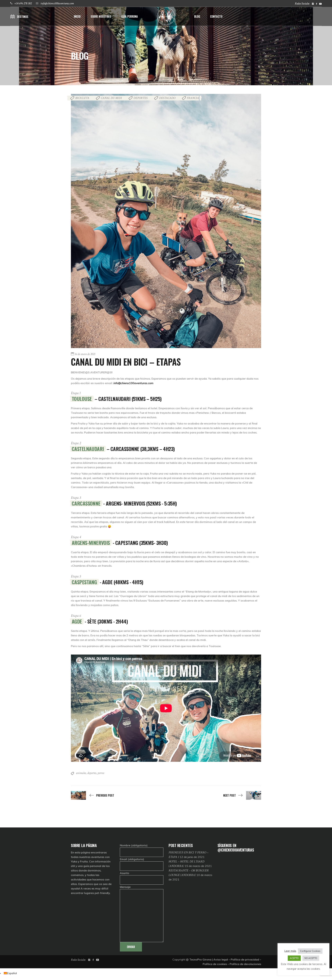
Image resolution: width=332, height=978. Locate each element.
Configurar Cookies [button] (310, 951)
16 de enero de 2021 (85, 354)
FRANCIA (193, 98)
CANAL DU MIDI (111, 98)
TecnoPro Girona (200, 959)
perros (101, 773)
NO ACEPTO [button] (311, 958)
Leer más (290, 951)
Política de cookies (215, 964)
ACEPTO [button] (294, 958)
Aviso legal (220, 959)
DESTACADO (167, 98)
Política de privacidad (245, 959)
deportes (91, 773)
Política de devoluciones (245, 964)
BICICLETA (82, 98)
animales (81, 773)
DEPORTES (140, 98)
